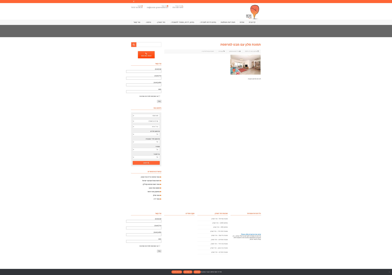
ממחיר (157, 146)
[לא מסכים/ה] (389, 272)
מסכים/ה (197, 272)
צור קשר (137, 22)
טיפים (148, 22)
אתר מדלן (156, 195)
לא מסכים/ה (188, 272)
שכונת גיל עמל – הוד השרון (219, 235)
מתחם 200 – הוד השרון (220, 227)
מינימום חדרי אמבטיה (153, 139)
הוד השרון (161, 22)
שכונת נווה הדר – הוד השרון (219, 244)
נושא (159, 89)
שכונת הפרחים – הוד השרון (219, 239)
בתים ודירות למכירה (208, 22)
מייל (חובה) (158, 76)
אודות (242, 22)
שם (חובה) (158, 69)
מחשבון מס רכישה (153, 191)
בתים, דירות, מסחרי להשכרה (183, 22)
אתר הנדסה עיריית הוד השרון (150, 177)
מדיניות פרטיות (176, 272)
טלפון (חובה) (157, 82)
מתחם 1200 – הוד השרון (220, 223)
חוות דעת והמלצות (228, 22)
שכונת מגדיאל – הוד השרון (219, 219)
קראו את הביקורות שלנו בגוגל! (251, 234)
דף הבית (252, 22)
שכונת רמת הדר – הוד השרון (219, 231)
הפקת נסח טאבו (154, 188)
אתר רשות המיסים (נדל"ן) (151, 184)
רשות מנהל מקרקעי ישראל (150, 180)
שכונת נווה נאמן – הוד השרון (219, 248)
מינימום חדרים (155, 131)
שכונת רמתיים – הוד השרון (219, 252)
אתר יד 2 (156, 199)
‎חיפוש (145, 163)
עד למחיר (157, 154)
